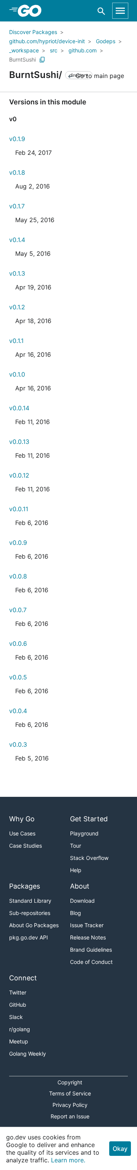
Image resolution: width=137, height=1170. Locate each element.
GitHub (17, 1004)
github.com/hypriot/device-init (47, 41)
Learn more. (68, 1160)
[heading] (32, 11)
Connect (23, 978)
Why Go (22, 819)
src (53, 50)
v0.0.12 (19, 475)
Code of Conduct (91, 962)
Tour (75, 845)
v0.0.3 (18, 744)
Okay (120, 1148)
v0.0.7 (18, 610)
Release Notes (88, 937)
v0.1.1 (16, 340)
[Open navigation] (120, 10)
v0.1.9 (17, 139)
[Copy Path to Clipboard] (42, 59)
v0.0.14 (19, 408)
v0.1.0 (17, 374)
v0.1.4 (17, 240)
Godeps (105, 41)
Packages (24, 886)
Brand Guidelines (91, 949)
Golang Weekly (27, 1053)
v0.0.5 (18, 677)
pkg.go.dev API (28, 937)
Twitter (17, 992)
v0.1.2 (17, 307)
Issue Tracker (87, 925)
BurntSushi (22, 59)
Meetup (18, 1041)
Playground (84, 833)
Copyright (69, 1082)
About (79, 886)
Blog (75, 913)
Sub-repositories (29, 913)
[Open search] (101, 10)
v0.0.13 (19, 441)
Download (82, 900)
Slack (16, 1017)
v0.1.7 (17, 206)
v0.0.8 (18, 576)
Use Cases (22, 833)
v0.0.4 (18, 711)
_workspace (24, 50)
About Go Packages (34, 925)
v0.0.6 (18, 643)
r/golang (19, 1029)
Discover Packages (33, 32)
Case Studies (25, 845)
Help (75, 870)
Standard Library (30, 900)
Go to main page (99, 76)
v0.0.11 (18, 509)
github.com (82, 50)
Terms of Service (70, 1093)
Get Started (89, 819)
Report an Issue (70, 1116)
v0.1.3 (17, 273)
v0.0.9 (18, 542)
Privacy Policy (70, 1105)
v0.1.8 (17, 172)
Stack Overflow (89, 858)
